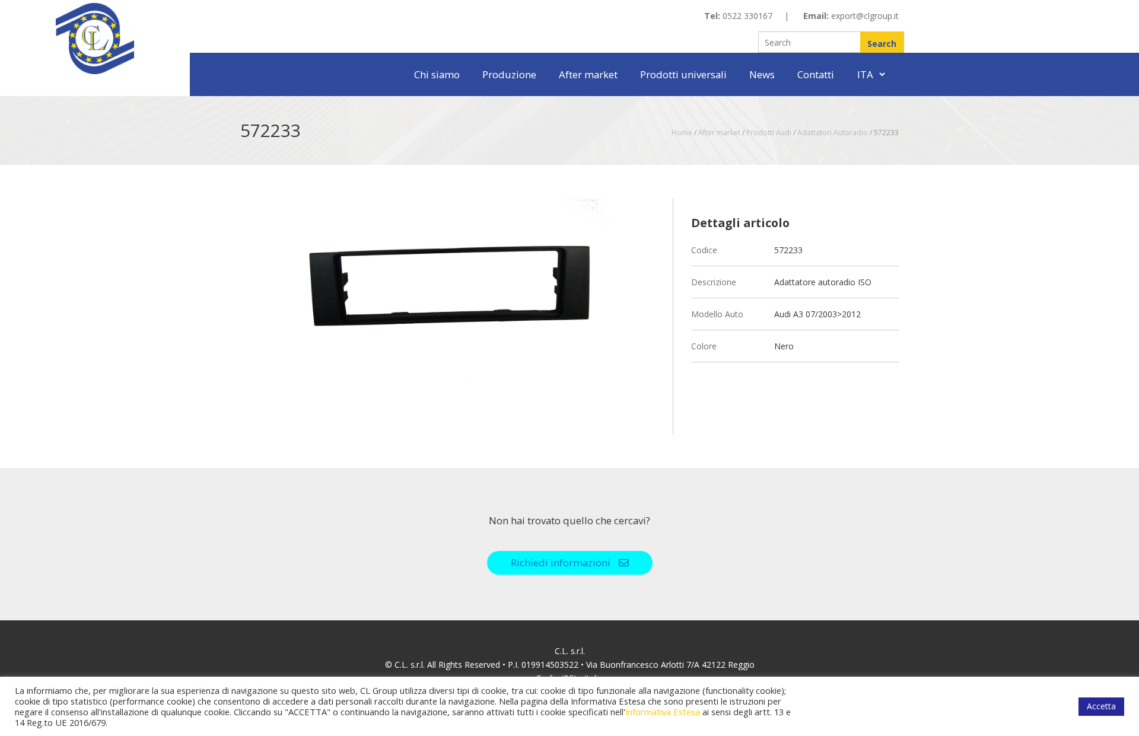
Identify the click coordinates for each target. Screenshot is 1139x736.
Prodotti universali (683, 74)
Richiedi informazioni (562, 562)
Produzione (509, 74)
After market (588, 74)
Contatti (815, 74)
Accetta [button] (1101, 706)
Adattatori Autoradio (832, 133)
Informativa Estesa (662, 712)
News (762, 74)
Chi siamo (437, 74)
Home (682, 133)
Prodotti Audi (768, 133)
